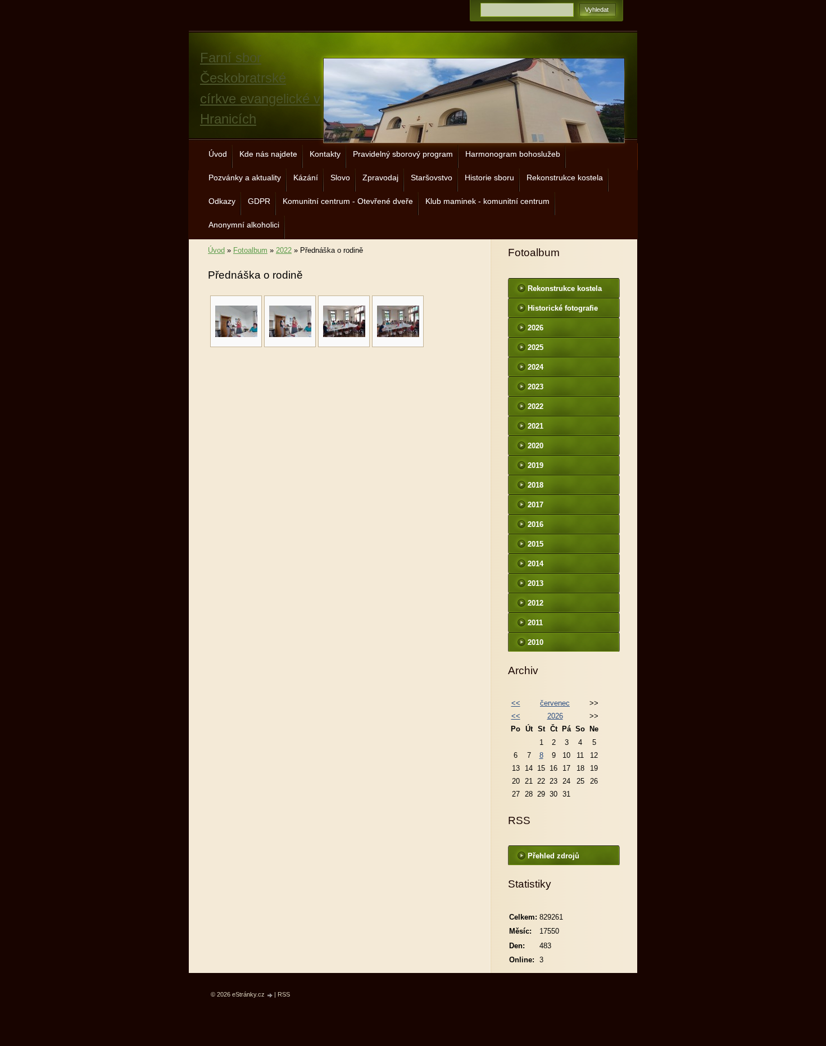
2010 (535, 642)
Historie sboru (489, 177)
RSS (284, 994)
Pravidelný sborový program (403, 153)
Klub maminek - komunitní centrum (487, 201)
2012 (535, 603)
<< (515, 703)
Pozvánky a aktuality (244, 177)
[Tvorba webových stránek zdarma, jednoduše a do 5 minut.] (270, 995)
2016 (535, 524)
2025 (535, 347)
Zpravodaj (380, 177)
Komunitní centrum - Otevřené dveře (348, 201)
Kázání (305, 177)
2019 (535, 465)
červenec (555, 703)
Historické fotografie (563, 308)
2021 (535, 426)
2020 (535, 446)
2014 (535, 564)
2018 (535, 485)
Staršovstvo (431, 177)
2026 (535, 328)
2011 (535, 622)
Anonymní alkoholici (243, 224)
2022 (284, 250)
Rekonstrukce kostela (565, 177)
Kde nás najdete (268, 153)
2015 (535, 544)
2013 (535, 583)
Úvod (217, 153)
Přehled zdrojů (553, 856)
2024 (535, 367)
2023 (535, 387)
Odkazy (221, 201)
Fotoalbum (250, 250)
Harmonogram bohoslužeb (512, 153)
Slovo (340, 177)
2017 (535, 505)
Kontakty (325, 153)
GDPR (259, 201)
